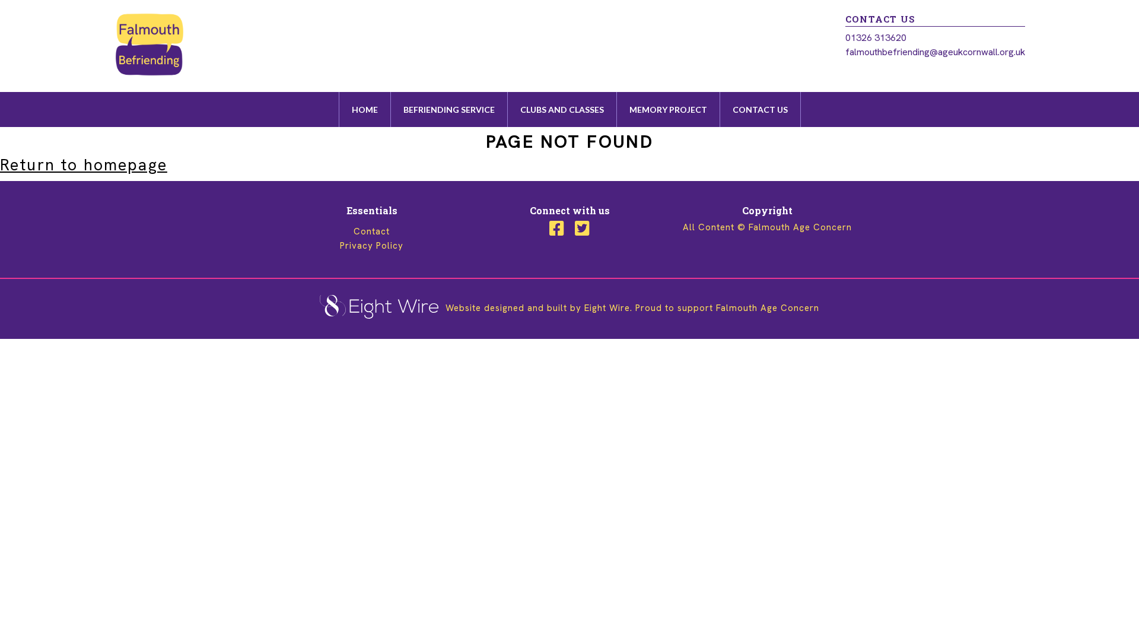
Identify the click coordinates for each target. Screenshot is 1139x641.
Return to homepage (83, 164)
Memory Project (668, 109)
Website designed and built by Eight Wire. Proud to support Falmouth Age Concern (631, 308)
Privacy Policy (371, 246)
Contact (372, 231)
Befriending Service (449, 109)
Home (365, 109)
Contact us (760, 109)
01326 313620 (875, 37)
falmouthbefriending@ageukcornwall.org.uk (935, 52)
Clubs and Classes (562, 109)
